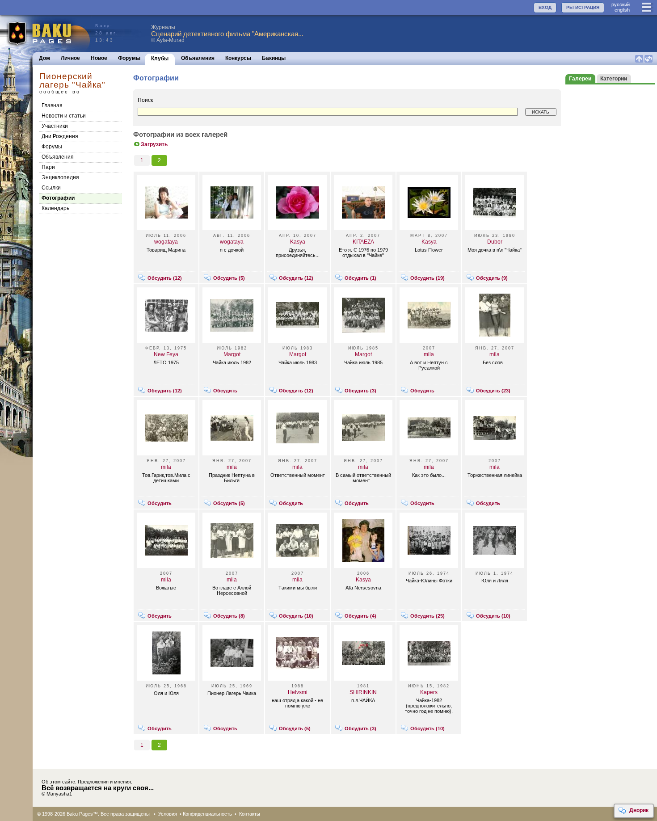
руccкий (620, 4)
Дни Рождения (60, 136)
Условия (167, 814)
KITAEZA (363, 242)
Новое (99, 58)
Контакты (249, 814)
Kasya (297, 242)
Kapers (429, 692)
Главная (52, 105)
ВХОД (545, 7)
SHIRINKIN (363, 692)
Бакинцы (274, 58)
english (622, 10)
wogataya (166, 242)
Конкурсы (238, 58)
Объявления (198, 58)
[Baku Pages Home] (45, 33)
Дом (44, 58)
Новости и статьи (64, 116)
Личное (70, 58)
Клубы (159, 58)
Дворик (639, 810)
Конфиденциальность (207, 814)
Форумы (129, 58)
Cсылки (51, 188)
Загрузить (154, 144)
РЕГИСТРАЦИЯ (582, 7)
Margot (231, 354)
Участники (55, 126)
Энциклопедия (60, 177)
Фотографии (58, 198)
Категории (613, 79)
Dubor (494, 242)
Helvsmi (297, 692)
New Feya (166, 354)
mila (429, 354)
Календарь (55, 208)
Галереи (580, 79)
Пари (48, 167)
